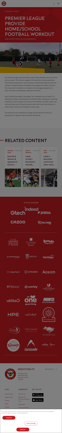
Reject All (23, 429)
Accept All (9, 417)
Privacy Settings (31, 423)
